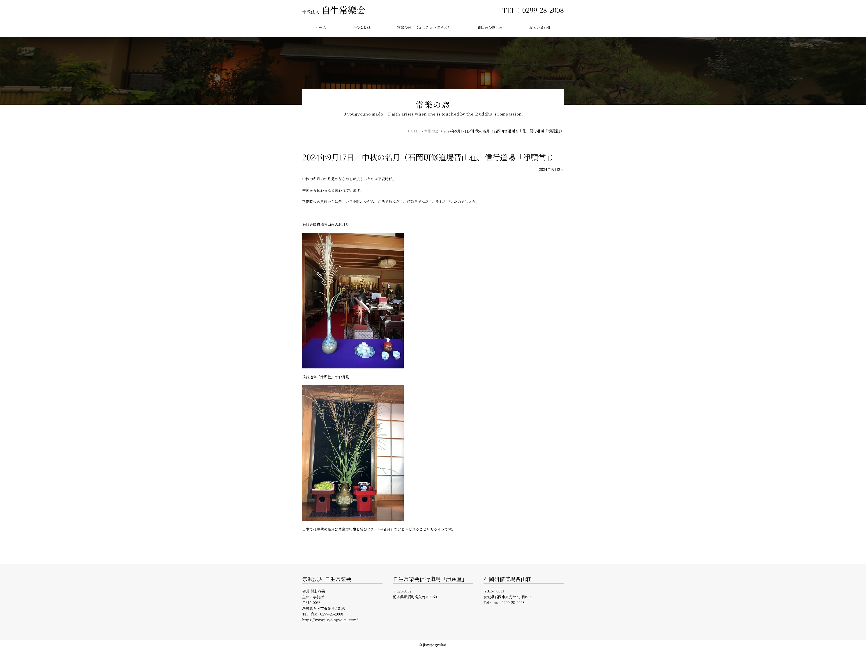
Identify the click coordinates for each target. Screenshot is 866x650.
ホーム (320, 27)
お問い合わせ (540, 27)
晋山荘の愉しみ (490, 27)
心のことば (361, 27)
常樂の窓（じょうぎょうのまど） (424, 27)
